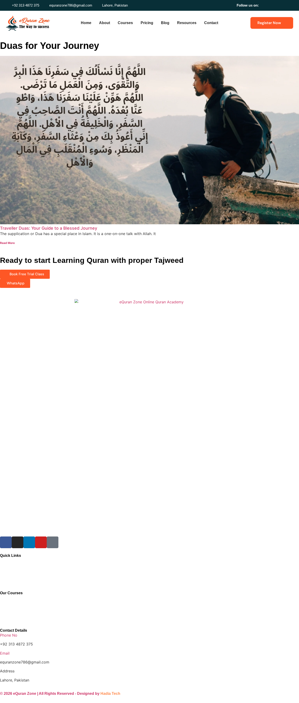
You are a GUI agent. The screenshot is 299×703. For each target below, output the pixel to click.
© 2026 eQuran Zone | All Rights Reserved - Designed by (60, 694)
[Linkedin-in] (278, 5)
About (104, 23)
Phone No (8, 635)
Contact (211, 23)
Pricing (147, 23)
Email (5, 653)
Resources (186, 23)
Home (86, 23)
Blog (165, 23)
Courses (125, 23)
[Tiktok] (291, 5)
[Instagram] (272, 5)
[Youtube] (285, 5)
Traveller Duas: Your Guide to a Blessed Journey (48, 228)
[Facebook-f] (265, 5)
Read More (7, 243)
